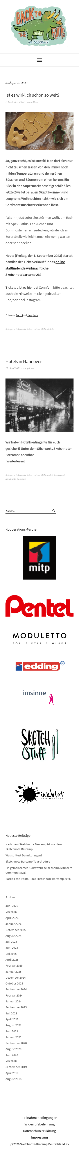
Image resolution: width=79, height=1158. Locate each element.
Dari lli (19, 315)
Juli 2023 (11, 1013)
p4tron (34, 101)
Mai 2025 (11, 954)
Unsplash (32, 315)
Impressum (39, 1137)
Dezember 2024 (15, 977)
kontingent (59, 474)
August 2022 (13, 1025)
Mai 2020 (11, 1061)
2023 (43, 328)
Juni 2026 (11, 906)
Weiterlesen (15, 461)
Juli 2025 (11, 942)
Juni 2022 (11, 1031)
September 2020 (16, 1043)
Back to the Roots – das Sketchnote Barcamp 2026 (38, 879)
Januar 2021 (13, 1037)
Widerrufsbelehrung (40, 1124)
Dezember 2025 (15, 930)
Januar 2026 (13, 924)
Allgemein (21, 328)
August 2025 (13, 936)
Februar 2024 (14, 995)
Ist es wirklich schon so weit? (32, 95)
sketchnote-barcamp (15, 478)
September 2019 (16, 1067)
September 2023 (16, 1007)
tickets (50, 328)
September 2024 (16, 989)
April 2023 (11, 1019)
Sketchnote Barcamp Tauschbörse (27, 861)
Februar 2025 (14, 965)
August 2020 (13, 1049)
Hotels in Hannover (23, 361)
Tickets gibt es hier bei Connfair (28, 287)
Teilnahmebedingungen (39, 1117)
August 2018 (13, 1079)
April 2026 (11, 918)
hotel (49, 474)
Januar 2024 (13, 1001)
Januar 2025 (13, 972)
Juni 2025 (11, 948)
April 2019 (11, 1073)
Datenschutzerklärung (39, 1130)
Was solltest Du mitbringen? (23, 855)
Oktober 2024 (14, 983)
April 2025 (11, 960)
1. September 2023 (15, 101)
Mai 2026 (11, 912)
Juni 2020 (11, 1055)
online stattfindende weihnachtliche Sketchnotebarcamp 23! (35, 268)
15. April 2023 (12, 368)
